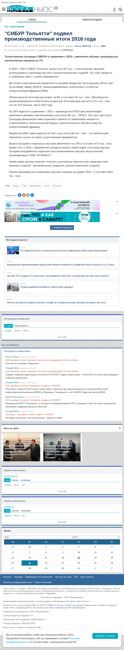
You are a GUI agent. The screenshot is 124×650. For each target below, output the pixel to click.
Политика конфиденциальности (17, 582)
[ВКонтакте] (19, 195)
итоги (46, 186)
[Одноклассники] (24, 195)
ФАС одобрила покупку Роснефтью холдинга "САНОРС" (33, 385)
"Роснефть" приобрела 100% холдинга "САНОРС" (30, 414)
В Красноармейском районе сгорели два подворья (47, 287)
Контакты (7, 577)
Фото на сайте (11, 428)
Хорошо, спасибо (105, 636)
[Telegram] (28, 195)
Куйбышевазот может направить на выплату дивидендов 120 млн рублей (41, 360)
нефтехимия (35, 186)
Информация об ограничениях (39, 577)
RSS (76, 577)
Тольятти (57, 186)
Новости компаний (43, 582)
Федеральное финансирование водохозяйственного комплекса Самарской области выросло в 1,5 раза (60, 264)
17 (79, 558)
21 (29, 563)
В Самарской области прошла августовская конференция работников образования (64, 250)
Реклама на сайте (63, 577)
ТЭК (6, 26)
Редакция (18, 577)
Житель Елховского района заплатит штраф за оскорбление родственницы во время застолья (56, 302)
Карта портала (87, 577)
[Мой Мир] (32, 195)
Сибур (15, 186)
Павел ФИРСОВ (83, 46)
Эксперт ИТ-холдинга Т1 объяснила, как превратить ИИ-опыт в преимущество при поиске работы (58, 276)
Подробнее (51, 593)
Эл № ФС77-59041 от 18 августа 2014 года (56, 605)
